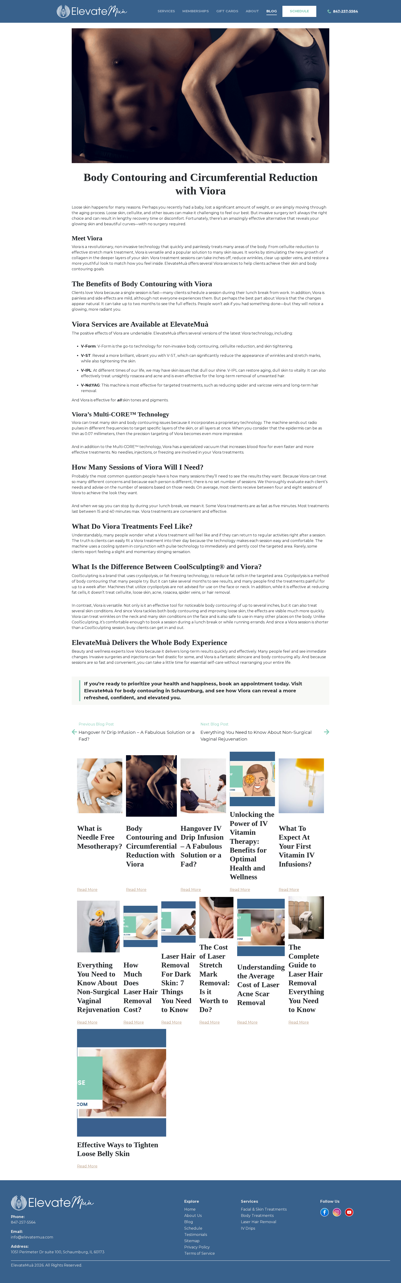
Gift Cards (227, 11)
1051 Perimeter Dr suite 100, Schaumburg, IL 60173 (57, 1252)
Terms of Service (199, 1253)
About (252, 11)
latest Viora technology (251, 333)
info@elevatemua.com (32, 1237)
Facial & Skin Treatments (264, 1209)
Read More (87, 889)
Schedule (299, 11)
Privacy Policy (197, 1247)
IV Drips (248, 1228)
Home (190, 1209)
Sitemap (192, 1241)
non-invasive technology (137, 247)
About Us (193, 1215)
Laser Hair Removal (258, 1222)
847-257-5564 (23, 1222)
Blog (271, 11)
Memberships (195, 11)
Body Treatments (257, 1215)
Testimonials (195, 1234)
